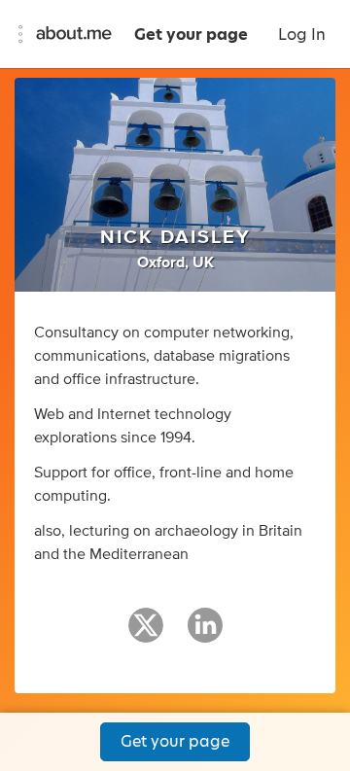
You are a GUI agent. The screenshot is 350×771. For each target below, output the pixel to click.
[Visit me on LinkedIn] (205, 633)
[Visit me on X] (145, 633)
